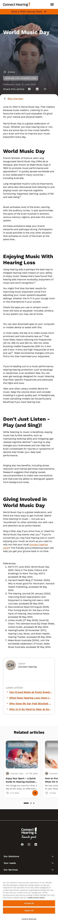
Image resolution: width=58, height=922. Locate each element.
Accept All (29, 903)
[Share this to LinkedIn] (37, 89)
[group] (30, 692)
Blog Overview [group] (15, 98)
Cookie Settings (29, 919)
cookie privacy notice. (36, 898)
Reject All (29, 910)
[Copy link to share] (45, 89)
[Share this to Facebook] (29, 89)
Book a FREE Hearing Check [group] (27, 11)
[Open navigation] (52, 4)
